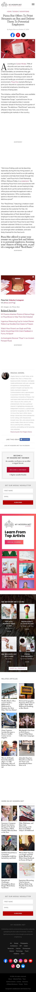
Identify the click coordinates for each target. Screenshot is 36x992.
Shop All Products (18, 668)
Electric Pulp (27, 989)
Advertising (24, 11)
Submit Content (11, 981)
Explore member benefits (18, 475)
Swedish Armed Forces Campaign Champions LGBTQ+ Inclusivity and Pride (9, 855)
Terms (26, 984)
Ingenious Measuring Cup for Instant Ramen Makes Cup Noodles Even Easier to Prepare (26, 883)
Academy (16, 954)
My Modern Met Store (12, 601)
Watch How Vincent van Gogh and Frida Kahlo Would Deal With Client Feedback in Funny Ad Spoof (17, 331)
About (10, 979)
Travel (26, 951)
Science (12, 951)
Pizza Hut (14, 82)
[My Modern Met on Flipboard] (25, 960)
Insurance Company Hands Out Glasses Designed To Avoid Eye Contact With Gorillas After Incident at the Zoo (9, 827)
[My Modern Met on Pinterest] (10, 960)
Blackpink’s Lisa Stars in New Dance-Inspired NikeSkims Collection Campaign (26, 733)
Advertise (25, 981)
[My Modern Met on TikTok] (13, 966)
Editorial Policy (17, 979)
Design (15, 11)
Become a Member (18, 470)
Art (11, 943)
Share (26, 439)
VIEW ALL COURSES (14, 542)
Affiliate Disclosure (12, 984)
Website (12, 300)
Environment (26, 948)
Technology (19, 951)
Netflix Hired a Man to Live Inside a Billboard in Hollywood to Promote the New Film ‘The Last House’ (9, 705)
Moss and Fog (9, 303)
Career (26, 946)
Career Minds (21, 64)
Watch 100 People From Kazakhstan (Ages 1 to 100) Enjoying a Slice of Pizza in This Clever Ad (8, 762)
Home (9, 11)
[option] (9, 586)
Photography (24, 943)
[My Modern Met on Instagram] (20, 960)
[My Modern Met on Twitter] (15, 960)
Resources (11, 948)
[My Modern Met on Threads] (18, 966)
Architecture (13, 946)
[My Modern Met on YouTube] (30, 960)
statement (25, 181)
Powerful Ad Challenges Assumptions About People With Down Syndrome (8, 883)
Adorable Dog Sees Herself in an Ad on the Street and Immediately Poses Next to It (25, 761)
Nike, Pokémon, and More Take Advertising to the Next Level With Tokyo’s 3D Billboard (26, 826)
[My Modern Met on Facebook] (5, 960)
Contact (19, 981)
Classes (18, 948)
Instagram (20, 300)
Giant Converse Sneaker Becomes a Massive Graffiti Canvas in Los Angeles (8, 733)
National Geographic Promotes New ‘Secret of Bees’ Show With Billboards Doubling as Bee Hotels (26, 704)
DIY (21, 946)
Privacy (21, 984)
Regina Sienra (13, 29)
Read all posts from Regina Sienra (21, 432)
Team (24, 979)
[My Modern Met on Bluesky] (23, 966)
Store (22, 954)
